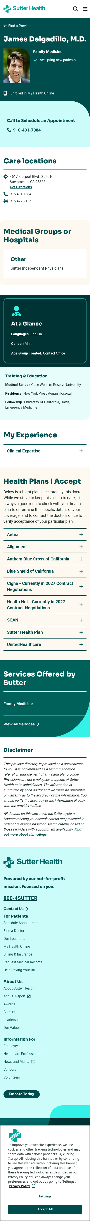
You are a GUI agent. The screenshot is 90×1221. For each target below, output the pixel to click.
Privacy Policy (23, 1186)
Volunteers (11, 1077)
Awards (9, 1004)
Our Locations (14, 938)
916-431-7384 (27, 130)
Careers (9, 1011)
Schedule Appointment (20, 922)
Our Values (11, 1027)
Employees (11, 1045)
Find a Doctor (13, 930)
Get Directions (21, 187)
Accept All (45, 1209)
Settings (45, 1196)
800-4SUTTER (20, 897)
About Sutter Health (18, 988)
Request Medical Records (22, 962)
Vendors (9, 1069)
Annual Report (17, 996)
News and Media (19, 1061)
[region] (45, 1173)
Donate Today (21, 1094)
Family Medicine (18, 703)
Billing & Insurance (17, 954)
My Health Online (16, 946)
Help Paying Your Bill (19, 970)
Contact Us (13, 908)
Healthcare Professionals (22, 1053)
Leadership (12, 1019)
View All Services (19, 724)
